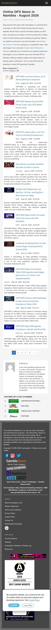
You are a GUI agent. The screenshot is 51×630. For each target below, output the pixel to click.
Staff (17, 83)
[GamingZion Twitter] (19, 455)
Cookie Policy (10, 517)
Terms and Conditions (13, 510)
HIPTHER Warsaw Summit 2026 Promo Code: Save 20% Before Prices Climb (29, 105)
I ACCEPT (14, 605)
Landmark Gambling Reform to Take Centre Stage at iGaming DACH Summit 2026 (31, 246)
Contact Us (9, 520)
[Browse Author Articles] (11, 367)
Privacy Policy (10, 513)
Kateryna (19, 333)
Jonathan (19, 171)
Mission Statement (12, 506)
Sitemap (8, 542)
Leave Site (28, 605)
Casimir (7, 282)
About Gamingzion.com (13, 503)
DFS (11, 20)
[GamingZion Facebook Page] (6, 455)
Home (5, 20)
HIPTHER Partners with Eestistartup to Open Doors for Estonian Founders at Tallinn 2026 (31, 301)
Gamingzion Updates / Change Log (18, 545)
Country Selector (11, 538)
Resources (9, 549)
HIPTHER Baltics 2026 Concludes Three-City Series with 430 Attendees (30, 218)
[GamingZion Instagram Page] (12, 455)
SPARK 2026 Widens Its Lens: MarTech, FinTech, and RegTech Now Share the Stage (29, 192)
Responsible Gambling (13, 524)
